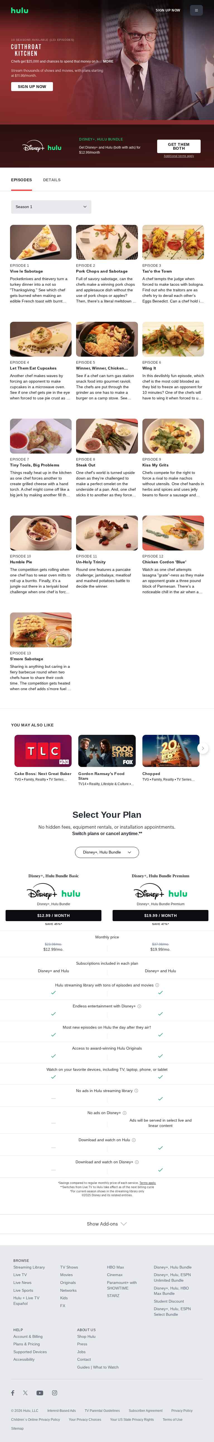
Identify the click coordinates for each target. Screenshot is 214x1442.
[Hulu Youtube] (44, 1393)
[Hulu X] (30, 1393)
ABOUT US (86, 1330)
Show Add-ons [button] (102, 1224)
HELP (18, 1330)
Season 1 (24, 206)
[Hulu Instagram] (54, 1393)
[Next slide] (202, 748)
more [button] (108, 61)
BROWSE (21, 1261)
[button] (21, 179)
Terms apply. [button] (148, 1183)
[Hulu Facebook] (17, 1393)
